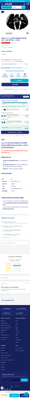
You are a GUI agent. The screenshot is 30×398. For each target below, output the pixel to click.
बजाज (17, 320)
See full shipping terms (5, 237)
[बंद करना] (27, 7)
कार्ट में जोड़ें (19, 80)
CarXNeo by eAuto (5, 335)
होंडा (16, 325)
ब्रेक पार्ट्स (3, 320)
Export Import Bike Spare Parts (7, 360)
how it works (17, 234)
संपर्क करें (2, 350)
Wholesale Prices (4, 357)
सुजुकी (17, 327)
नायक (17, 323)
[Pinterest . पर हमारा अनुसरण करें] (7, 390)
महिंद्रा (17, 335)
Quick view (9, 117)
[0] (27, 4)
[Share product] (28, 11)
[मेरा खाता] (24, 4)
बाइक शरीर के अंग (4, 323)
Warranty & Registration (6, 355)
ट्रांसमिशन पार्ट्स (4, 330)
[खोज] (23, 7)
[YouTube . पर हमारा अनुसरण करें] (10, 390)
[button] (4, 47)
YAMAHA (17, 332)
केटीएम (17, 337)
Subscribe (24, 380)
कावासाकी (17, 342)
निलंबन (2, 332)
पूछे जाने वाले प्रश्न (4, 352)
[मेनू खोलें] (2, 4)
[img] (4, 283)
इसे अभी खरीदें (15, 84)
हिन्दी (12, 386)
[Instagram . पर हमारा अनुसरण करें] (5, 390)
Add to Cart (14, 395)
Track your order (19, 348)
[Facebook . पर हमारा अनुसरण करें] (2, 390)
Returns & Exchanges (20, 350)
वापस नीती (2, 364)
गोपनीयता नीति (3, 362)
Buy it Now (24, 395)
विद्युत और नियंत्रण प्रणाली (5, 325)
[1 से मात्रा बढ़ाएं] (8, 80)
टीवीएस (17, 330)
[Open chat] (26, 394)
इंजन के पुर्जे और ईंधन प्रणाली (6, 327)
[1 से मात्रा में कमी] (3, 80)
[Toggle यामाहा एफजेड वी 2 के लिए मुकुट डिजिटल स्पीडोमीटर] (2, 116)
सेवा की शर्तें (3, 369)
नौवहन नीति (3, 367)
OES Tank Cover (5, 45)
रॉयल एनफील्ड (18, 339)
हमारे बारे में (3, 348)
